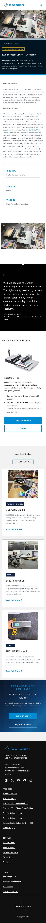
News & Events (9, 847)
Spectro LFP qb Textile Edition (15, 803)
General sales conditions (23, 906)
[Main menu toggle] (41, 5)
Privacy (23, 902)
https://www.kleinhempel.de (17, 204)
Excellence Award (10, 852)
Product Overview (10, 793)
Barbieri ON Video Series (13, 881)
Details (23, 428)
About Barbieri (9, 842)
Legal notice (23, 911)
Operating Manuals (10, 891)
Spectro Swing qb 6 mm (12, 818)
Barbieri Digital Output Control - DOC (18, 823)
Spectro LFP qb (9, 798)
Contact (6, 862)
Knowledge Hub (9, 876)
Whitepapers (8, 886)
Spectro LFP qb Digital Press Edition (18, 808)
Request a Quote (23, 420)
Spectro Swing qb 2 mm (12, 813)
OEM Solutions (9, 828)
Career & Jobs (8, 857)
